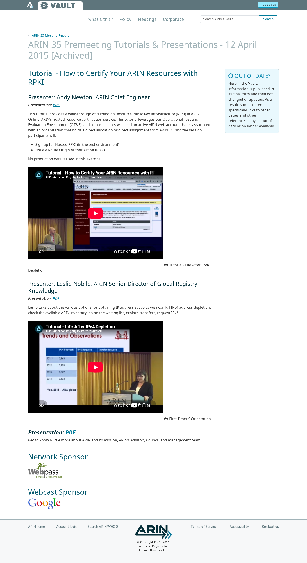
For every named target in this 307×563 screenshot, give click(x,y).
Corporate (173, 19)
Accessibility (239, 527)
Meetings (147, 19)
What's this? (100, 19)
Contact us (270, 527)
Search (268, 19)
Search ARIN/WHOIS (103, 527)
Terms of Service (204, 527)
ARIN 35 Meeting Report (50, 35)
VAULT (63, 5)
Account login (66, 527)
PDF (56, 104)
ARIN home (36, 527)
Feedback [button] (268, 4)
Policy (125, 19)
